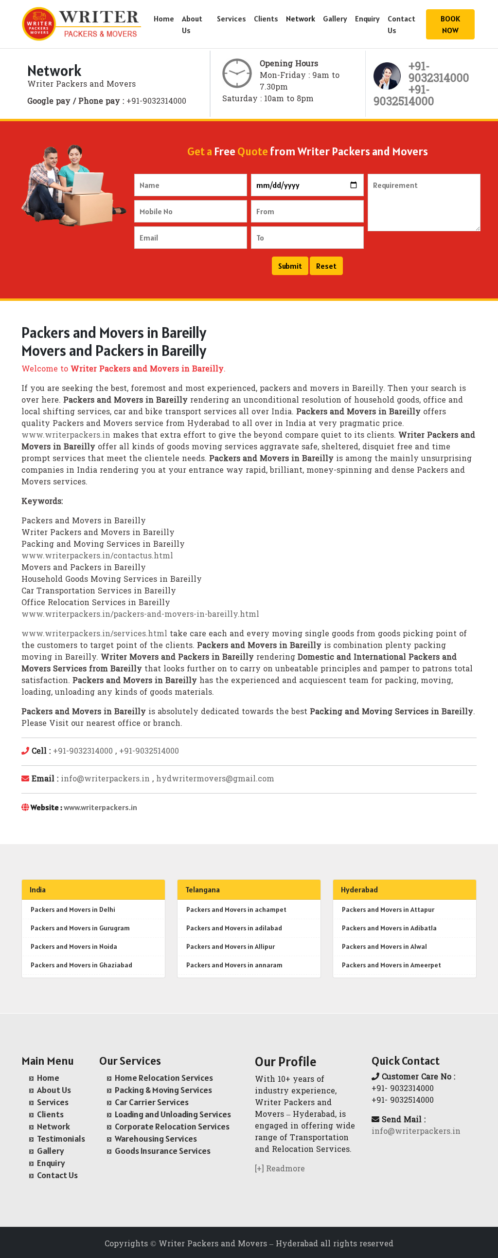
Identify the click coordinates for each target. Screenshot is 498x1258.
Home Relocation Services (164, 1077)
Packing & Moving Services (163, 1089)
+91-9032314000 (83, 752)
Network (300, 18)
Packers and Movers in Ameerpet (391, 965)
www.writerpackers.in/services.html (94, 634)
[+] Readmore (280, 1169)
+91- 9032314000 (439, 73)
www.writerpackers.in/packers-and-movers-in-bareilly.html (140, 615)
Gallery (335, 18)
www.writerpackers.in (65, 436)
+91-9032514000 (149, 752)
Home (164, 18)
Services (231, 18)
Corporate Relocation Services (172, 1126)
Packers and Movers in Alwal (384, 946)
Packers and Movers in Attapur (388, 909)
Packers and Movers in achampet (236, 909)
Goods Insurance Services (163, 1150)
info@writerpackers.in (105, 779)
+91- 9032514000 (404, 97)
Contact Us (401, 24)
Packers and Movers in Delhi (73, 909)
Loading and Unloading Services (173, 1114)
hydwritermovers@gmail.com (215, 779)
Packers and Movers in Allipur (230, 946)
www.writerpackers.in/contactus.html (97, 556)
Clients (266, 18)
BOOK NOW (450, 24)
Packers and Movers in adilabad (234, 928)
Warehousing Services (156, 1138)
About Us (192, 24)
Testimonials (61, 1138)
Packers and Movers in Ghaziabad (81, 965)
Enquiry (367, 18)
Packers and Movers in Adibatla (389, 928)
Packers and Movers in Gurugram (80, 928)
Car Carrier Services (152, 1102)
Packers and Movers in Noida (74, 946)
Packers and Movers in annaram (234, 965)
